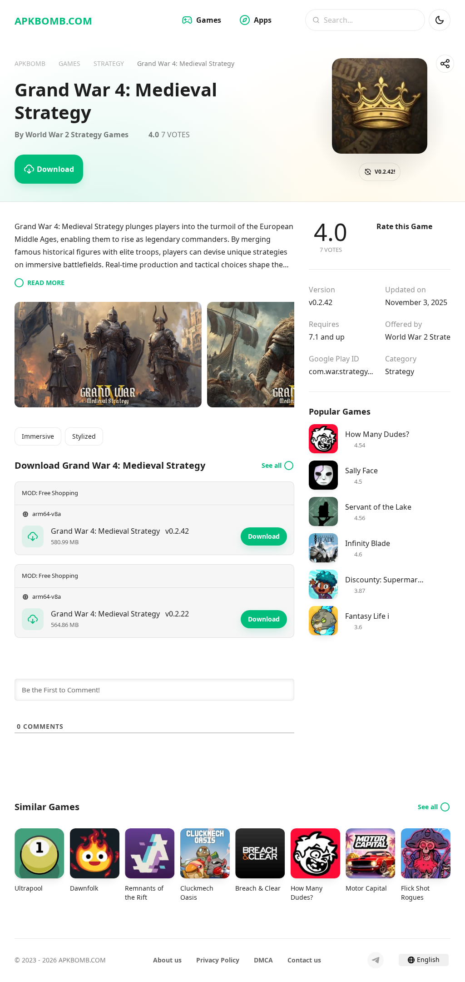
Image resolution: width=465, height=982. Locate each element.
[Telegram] (375, 960)
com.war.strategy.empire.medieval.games (341, 371)
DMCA (263, 960)
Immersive (38, 436)
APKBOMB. (53, 20)
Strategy (399, 371)
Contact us (304, 960)
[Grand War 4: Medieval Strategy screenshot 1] (108, 354)
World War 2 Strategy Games (417, 337)
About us (167, 960)
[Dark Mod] (439, 20)
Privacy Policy (217, 960)
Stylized (84, 436)
